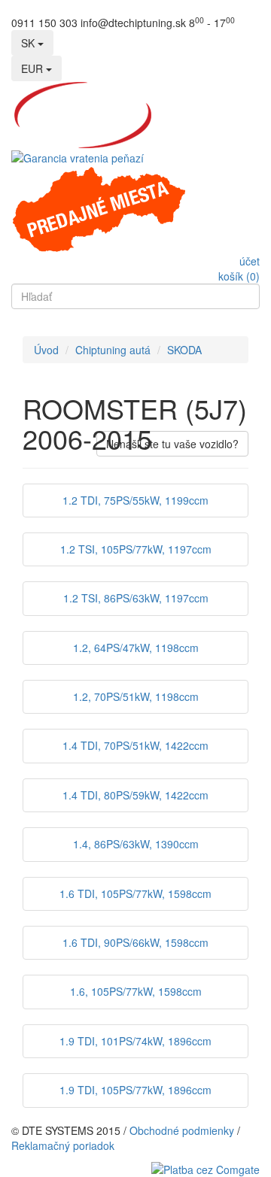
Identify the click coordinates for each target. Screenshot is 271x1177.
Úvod (46, 349)
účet (249, 260)
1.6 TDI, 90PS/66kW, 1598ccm (135, 942)
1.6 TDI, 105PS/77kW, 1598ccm (135, 893)
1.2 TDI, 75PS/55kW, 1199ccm (135, 500)
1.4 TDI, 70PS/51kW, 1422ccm (135, 745)
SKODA (184, 349)
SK (29, 42)
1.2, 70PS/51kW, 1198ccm (136, 696)
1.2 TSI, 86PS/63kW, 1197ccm (136, 597)
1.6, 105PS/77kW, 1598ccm (136, 991)
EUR (33, 68)
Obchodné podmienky (181, 1130)
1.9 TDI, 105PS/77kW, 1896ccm (135, 1089)
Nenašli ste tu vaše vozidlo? (172, 443)
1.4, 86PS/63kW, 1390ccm (136, 843)
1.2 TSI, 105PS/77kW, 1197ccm (136, 549)
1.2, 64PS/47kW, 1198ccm (136, 647)
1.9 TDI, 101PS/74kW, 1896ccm (135, 1040)
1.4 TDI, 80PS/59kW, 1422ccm (135, 794)
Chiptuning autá (113, 349)
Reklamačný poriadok (62, 1145)
